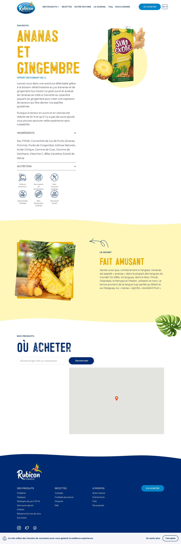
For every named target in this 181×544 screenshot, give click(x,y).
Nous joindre (122, 7)
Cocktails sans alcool (64, 497)
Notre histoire (82, 7)
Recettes (67, 7)
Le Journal (100, 7)
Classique (21, 497)
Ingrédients (25, 132)
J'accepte (170, 538)
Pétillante (21, 493)
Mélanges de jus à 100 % (28, 501)
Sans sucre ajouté (25, 505)
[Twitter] (27, 528)
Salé (57, 505)
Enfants (20, 509)
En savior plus (153, 538)
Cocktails (59, 493)
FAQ (111, 7)
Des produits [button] (50, 7)
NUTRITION (24, 166)
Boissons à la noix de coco (29, 513)
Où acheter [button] (149, 7)
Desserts (59, 501)
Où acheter (152, 488)
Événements (98, 497)
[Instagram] (19, 528)
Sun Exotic (22, 518)
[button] (116, 398)
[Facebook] (35, 528)
